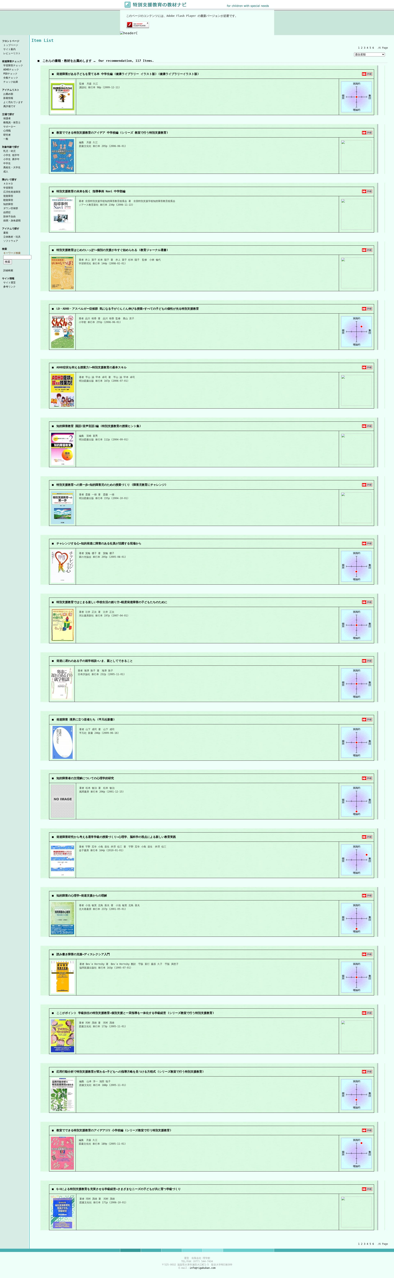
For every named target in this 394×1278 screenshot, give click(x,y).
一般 (5, 138)
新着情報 (8, 98)
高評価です (9, 106)
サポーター (9, 126)
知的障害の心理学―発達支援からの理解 (81, 895)
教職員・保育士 (12, 122)
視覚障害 (8, 196)
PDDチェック (10, 73)
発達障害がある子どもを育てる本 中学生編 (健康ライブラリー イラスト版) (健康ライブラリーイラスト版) (127, 74)
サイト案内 (9, 49)
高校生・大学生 (12, 167)
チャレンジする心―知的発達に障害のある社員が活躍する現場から (98, 543)
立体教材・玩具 (12, 236)
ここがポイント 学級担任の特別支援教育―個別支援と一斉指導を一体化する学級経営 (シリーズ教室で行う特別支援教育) (135, 1013)
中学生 (7, 163)
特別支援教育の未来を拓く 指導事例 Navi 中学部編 (90, 191)
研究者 (7, 134)
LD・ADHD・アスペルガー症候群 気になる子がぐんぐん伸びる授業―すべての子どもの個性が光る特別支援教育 (127, 308)
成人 (5, 171)
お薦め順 (8, 94)
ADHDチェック (11, 69)
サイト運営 (9, 282)
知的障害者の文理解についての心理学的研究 (85, 778)
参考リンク (9, 286)
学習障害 (8, 187)
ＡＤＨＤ (8, 183)
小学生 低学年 (11, 155)
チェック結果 (10, 81)
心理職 (7, 130)
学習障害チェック (13, 65)
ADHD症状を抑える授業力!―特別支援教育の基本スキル (91, 367)
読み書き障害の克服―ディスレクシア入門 (83, 954)
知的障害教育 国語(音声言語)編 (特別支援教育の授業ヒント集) (98, 426)
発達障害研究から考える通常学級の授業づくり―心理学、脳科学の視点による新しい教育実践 (116, 836)
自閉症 (7, 212)
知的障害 (8, 204)
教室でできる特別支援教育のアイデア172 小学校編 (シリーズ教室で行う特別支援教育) (113, 1130)
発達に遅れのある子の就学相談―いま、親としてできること (94, 660)
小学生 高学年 (11, 159)
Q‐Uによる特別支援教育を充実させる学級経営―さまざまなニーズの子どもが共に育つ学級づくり (118, 1189)
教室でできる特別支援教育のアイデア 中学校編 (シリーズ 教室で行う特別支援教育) (112, 132)
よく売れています (13, 102)
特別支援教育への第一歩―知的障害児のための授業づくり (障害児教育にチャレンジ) (111, 484)
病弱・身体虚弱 (12, 220)
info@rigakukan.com (202, 1268)
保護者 (7, 118)
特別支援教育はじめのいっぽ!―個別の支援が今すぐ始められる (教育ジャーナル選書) (112, 250)
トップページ (10, 45)
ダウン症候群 (10, 208)
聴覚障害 (8, 200)
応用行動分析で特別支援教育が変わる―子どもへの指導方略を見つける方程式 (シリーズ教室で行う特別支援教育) (130, 1071)
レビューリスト (12, 53)
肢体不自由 (9, 216)
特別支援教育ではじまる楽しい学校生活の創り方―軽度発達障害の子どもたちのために (111, 602)
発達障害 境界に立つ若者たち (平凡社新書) (85, 719)
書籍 (5, 232)
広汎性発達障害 (12, 191)
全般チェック (10, 77)
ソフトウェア (10, 240)
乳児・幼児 (9, 151)
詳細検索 (8, 270)
